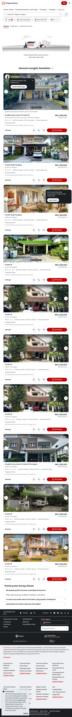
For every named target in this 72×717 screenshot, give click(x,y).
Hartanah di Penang (42, 696)
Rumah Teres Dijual (26, 671)
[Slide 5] (37, 107)
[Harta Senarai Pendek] (65, 76)
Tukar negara (45, 619)
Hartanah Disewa (42, 663)
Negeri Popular (41, 687)
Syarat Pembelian (54, 711)
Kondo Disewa (40, 666)
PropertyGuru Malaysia (8, 664)
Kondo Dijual (24, 666)
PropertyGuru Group (10, 619)
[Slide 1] (31, 107)
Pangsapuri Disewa (42, 668)
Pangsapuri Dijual (25, 668)
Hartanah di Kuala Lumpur (41, 690)
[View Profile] (14, 76)
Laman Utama (8, 9)
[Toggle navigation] (69, 3)
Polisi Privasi (21, 700)
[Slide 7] (40, 107)
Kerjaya (5, 626)
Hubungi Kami (27, 619)
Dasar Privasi (44, 711)
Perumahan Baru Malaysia (58, 664)
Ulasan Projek (7, 673)
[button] (6, 26)
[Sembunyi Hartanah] (61, 76)
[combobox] (33, 14)
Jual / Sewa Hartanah (58, 692)
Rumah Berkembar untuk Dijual (26, 9)
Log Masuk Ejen (57, 689)
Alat (53, 687)
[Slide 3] (34, 107)
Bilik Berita (26, 622)
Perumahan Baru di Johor (58, 669)
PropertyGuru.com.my (9, 647)
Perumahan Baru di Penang (58, 678)
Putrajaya (43, 9)
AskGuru (6, 668)
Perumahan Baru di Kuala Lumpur (58, 673)
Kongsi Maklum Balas (29, 624)
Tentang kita (7, 622)
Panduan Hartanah (9, 670)
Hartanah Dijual (25, 663)
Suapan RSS (56, 694)
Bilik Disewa (39, 671)
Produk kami (7, 624)
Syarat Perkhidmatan (31, 711)
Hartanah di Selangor (42, 694)
